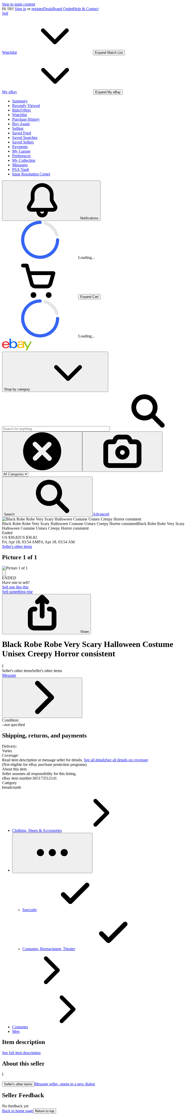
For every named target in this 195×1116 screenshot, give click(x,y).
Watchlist (19, 115)
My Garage (21, 151)
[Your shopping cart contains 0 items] (40, 296)
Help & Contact (86, 9)
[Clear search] (42, 451)
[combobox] (56, 428)
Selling (17, 128)
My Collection (23, 160)
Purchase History (26, 119)
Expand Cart (89, 297)
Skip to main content (18, 4)
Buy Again (21, 124)
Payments (20, 147)
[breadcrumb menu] (52, 853)
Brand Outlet (62, 9)
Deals (47, 9)
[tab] (97, 769)
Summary (20, 101)
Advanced (101, 514)
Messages (20, 165)
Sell (5, 13)
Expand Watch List (109, 53)
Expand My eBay (108, 92)
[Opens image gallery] (4, 573)
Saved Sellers (23, 142)
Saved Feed (21, 133)
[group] (97, 568)
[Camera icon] (122, 451)
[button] (47, 497)
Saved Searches (24, 137)
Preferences (21, 156)
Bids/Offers (21, 110)
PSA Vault (20, 169)
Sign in (20, 9)
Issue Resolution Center (31, 174)
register (37, 9)
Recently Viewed (26, 105)
